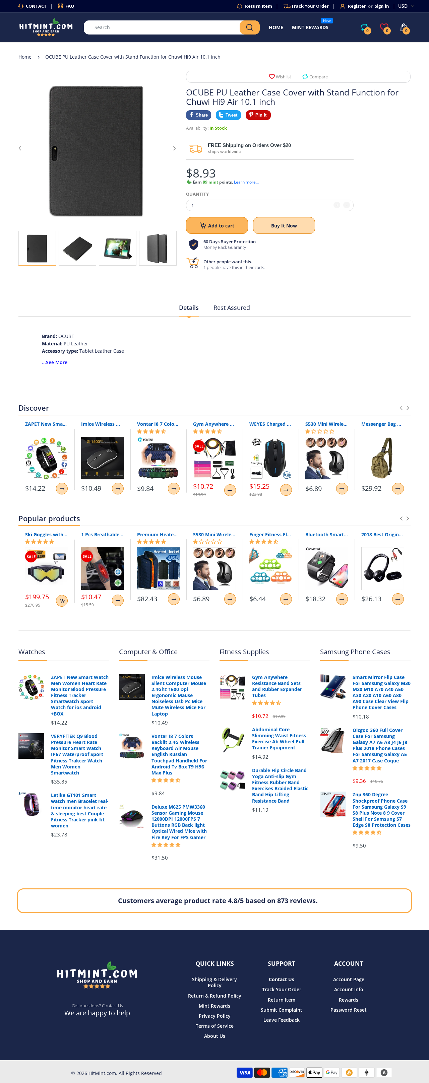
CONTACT (36, 6)
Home (25, 57)
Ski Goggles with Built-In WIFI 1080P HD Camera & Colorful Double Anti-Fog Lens (46, 534)
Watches (31, 651)
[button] (151, 431)
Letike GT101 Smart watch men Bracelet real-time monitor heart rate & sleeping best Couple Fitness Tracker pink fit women (80, 810)
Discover (33, 408)
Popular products (49, 518)
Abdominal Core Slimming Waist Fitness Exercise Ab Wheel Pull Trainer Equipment (279, 739)
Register (357, 6)
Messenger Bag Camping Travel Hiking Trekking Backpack (382, 424)
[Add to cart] (62, 601)
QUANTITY (197, 194)
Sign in (382, 6)
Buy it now (284, 225)
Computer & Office (148, 651)
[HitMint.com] (46, 26)
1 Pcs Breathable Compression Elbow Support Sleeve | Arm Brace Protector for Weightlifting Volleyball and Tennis (102, 534)
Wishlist (283, 77)
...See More (54, 362)
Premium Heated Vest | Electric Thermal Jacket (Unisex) (158, 534)
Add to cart (221, 225)
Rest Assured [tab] (231, 307)
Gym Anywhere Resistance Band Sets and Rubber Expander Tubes (214, 424)
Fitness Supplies (244, 651)
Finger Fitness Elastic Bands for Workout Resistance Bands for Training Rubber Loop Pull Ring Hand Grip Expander (270, 534)
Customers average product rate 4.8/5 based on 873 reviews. (218, 900)
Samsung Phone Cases (355, 651)
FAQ (69, 6)
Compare (318, 77)
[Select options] (62, 488)
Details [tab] (189, 307)
